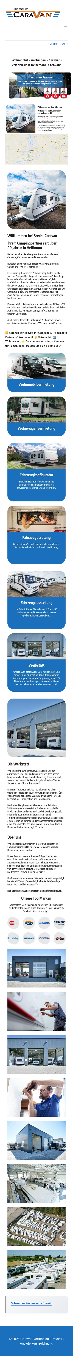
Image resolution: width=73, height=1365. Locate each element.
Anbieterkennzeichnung (36, 1343)
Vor (63, 43)
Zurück (54, 43)
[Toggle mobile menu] (66, 25)
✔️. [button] (60, 346)
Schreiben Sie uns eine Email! (31, 1303)
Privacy (57, 1338)
